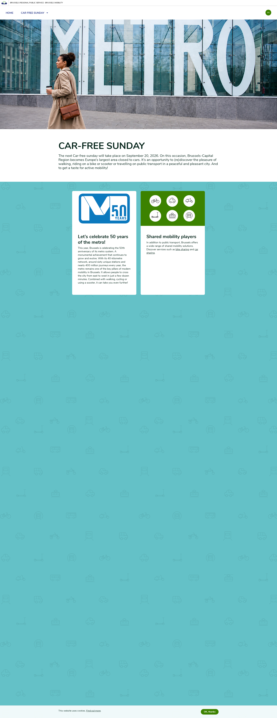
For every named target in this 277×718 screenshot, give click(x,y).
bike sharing (182, 249)
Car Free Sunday (33, 13)
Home (9, 13)
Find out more (93, 710)
